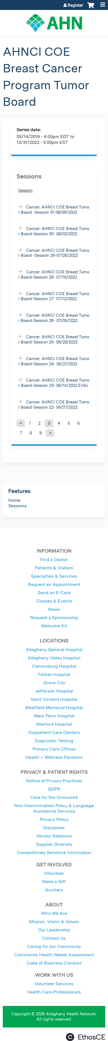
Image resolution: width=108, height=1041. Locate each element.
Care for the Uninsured (54, 797)
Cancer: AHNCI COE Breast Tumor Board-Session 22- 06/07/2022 (53, 404)
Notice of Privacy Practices (54, 780)
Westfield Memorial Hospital (54, 707)
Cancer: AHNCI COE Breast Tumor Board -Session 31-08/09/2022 (53, 210)
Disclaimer (54, 827)
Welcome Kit (54, 625)
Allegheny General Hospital (54, 649)
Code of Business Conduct (54, 963)
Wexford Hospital (54, 724)
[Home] (54, 21)
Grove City (54, 682)
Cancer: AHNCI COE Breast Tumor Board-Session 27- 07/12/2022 (53, 296)
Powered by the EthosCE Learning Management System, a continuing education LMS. (85, 1037)
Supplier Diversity (54, 844)
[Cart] (90, 8)
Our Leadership (54, 929)
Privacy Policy (54, 819)
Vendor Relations (54, 836)
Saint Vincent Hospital (54, 699)
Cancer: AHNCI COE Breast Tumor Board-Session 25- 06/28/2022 (53, 339)
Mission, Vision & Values (54, 921)
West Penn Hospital (54, 715)
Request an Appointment (54, 584)
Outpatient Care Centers (54, 732)
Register (75, 5)
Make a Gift (54, 881)
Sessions (17, 505)
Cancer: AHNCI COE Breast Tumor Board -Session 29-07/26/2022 (53, 253)
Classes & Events (54, 601)
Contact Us (54, 938)
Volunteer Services (54, 983)
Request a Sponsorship (54, 617)
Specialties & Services (54, 576)
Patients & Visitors (54, 567)
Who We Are (54, 913)
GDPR (54, 789)
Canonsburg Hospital (54, 666)
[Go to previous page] (21, 423)
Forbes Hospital (54, 674)
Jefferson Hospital (54, 691)
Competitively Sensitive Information (54, 852)
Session (25, 190)
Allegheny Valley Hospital (54, 657)
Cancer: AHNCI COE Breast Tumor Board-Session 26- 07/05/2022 (53, 318)
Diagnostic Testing (54, 740)
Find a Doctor (54, 559)
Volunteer (54, 873)
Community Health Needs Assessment (54, 954)
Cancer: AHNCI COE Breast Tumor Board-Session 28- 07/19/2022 (53, 274)
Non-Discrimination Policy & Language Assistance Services (54, 808)
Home (14, 500)
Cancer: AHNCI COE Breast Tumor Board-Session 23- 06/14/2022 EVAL (53, 383)
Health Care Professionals (54, 992)
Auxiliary (54, 889)
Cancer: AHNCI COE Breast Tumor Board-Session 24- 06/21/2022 (53, 361)
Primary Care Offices (54, 749)
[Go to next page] (50, 433)
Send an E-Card (54, 592)
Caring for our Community (54, 946)
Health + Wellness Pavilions (54, 757)
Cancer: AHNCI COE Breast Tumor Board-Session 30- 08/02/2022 (53, 231)
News (54, 609)
